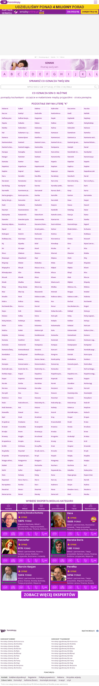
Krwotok (87, 446)
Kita (85, 248)
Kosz (20, 398)
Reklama (60, 677)
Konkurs (87, 359)
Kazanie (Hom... (41, 224)
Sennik (53, 57)
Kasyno (54, 205)
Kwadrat (5, 489)
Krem (20, 431)
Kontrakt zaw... (7, 369)
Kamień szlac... (7, 147)
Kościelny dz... (40, 403)
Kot (19, 407)
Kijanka (21, 243)
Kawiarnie (55, 219)
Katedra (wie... (56, 214)
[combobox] (49, 87)
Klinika (37, 272)
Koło (53, 330)
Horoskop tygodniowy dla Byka (62, 651)
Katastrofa (22, 214)
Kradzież (38, 417)
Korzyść (5, 393)
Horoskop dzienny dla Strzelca (11, 668)
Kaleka (4, 128)
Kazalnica (22, 224)
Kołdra (4, 330)
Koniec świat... (40, 359)
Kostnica (5, 398)
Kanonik (71, 157)
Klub (69, 277)
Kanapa (5, 152)
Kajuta (4, 123)
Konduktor (6, 354)
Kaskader (38, 205)
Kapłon (4, 171)
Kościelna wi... (23, 403)
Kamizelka (39, 147)
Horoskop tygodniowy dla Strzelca (63, 668)
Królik (4, 446)
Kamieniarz (55, 137)
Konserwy (55, 364)
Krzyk (86, 451)
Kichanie (87, 229)
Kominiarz (71, 340)
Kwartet (38, 489)
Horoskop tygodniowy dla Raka (62, 656)
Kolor (4, 325)
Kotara (37, 407)
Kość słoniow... (7, 407)
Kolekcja (21, 321)
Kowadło (5, 412)
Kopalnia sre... (73, 374)
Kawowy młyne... (8, 224)
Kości (4, 403)
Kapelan (71, 161)
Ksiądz (53, 456)
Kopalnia (38, 374)
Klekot (20, 263)
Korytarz (54, 388)
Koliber (70, 321)
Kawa (86, 214)
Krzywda (5, 456)
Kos (19, 393)
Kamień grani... (73, 142)
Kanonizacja (88, 157)
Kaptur (37, 171)
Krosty (53, 441)
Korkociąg (88, 383)
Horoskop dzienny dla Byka (10, 651)
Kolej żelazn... (7, 321)
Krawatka (22, 427)
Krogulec (54, 436)
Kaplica (70, 166)
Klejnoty (5, 263)
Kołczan (87, 325)
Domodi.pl (18, 680)
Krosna (37, 441)
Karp (69, 190)
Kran (36, 422)
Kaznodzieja (72, 224)
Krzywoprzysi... (24, 456)
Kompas (54, 345)
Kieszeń (87, 239)
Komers (87, 335)
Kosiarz (54, 393)
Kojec (4, 311)
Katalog (71, 210)
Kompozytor (72, 345)
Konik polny (55, 359)
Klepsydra (6, 268)
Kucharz (54, 465)
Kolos (20, 325)
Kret (69, 431)
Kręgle (20, 436)
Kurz (36, 484)
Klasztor (71, 253)
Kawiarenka (39, 219)
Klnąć (70, 272)
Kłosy (4, 287)
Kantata (5, 161)
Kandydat (88, 152)
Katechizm (39, 214)
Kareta (37, 186)
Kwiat (20, 494)
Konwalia (54, 369)
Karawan (5, 181)
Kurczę (53, 480)
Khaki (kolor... (73, 229)
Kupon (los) (88, 475)
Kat (36, 210)
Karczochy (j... (89, 181)
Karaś (86, 176)
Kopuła (70, 378)
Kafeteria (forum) (31, 680)
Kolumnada (55, 325)
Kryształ (21, 451)
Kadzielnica (55, 113)
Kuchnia (71, 465)
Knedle (4, 296)
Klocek (4, 277)
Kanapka (21, 152)
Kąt (19, 229)
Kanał (86, 147)
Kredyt (4, 431)
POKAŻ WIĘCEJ (49, 672)
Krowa (70, 441)
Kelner (53, 229)
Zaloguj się (73, 11)
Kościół (86, 403)
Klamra (37, 253)
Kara (4, 176)
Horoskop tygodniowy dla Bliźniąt (63, 653)
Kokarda (38, 311)
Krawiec (54, 427)
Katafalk (54, 210)
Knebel (86, 292)
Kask (3, 205)
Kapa (37, 161)
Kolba (20, 316)
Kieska (70, 239)
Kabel (20, 108)
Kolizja (86, 321)
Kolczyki (54, 316)
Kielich (21, 234)
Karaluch (71, 176)
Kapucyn (54, 171)
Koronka (38, 388)
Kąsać (4, 229)
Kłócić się (38, 287)
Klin (19, 272)
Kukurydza (88, 470)
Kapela (54, 161)
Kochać (70, 301)
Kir (3, 248)
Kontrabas (88, 364)
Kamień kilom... (89, 142)
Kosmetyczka (73, 393)
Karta (86, 190)
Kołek (20, 330)
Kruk (53, 446)
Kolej (69, 316)
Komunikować (23, 349)
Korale (4, 383)
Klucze (86, 277)
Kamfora (38, 137)
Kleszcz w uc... (40, 268)
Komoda (5, 345)
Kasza (70, 205)
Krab (20, 417)
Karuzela (21, 200)
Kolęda (54, 321)
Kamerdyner (23, 137)
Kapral (20, 171)
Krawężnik (39, 427)
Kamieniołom (7, 142)
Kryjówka (5, 451)
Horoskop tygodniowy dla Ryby (62, 646)
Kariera (70, 186)
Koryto (70, 388)
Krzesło (54, 451)
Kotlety (54, 407)
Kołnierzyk (39, 330)
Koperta (21, 378)
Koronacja (22, 388)
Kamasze (54, 133)
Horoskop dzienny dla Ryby (10, 646)
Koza (37, 412)
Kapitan (54, 166)
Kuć (85, 465)
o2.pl (69, 680)
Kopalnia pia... (56, 374)
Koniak (70, 354)
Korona (4, 388)
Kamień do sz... (56, 142)
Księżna (70, 460)
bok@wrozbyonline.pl (17, 677)
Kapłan (86, 166)
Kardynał (21, 186)
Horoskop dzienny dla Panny (10, 661)
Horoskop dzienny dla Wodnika (11, 644)
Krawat (4, 427)
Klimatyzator (7, 272)
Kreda (70, 427)
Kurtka (20, 484)
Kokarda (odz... (57, 311)
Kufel (4, 470)
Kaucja (70, 214)
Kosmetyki (88, 393)
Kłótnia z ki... (72, 287)
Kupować (5, 480)
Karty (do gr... (7, 200)
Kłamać (37, 282)
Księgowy (54, 460)
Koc (52, 301)
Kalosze (87, 128)
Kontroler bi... (23, 369)
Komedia (54, 335)
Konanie (38, 349)
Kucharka (38, 465)
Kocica (20, 306)
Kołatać (70, 325)
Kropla (20, 441)
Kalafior (71, 123)
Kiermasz (21, 239)
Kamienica (72, 137)
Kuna (53, 475)
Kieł (69, 234)
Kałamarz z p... (23, 133)
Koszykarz (88, 398)
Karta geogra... (7, 195)
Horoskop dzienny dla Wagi (10, 663)
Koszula (71, 398)
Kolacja (87, 311)
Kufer (20, 470)
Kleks (53, 263)
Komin (37, 340)
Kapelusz (5, 166)
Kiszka (53, 248)
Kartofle (54, 195)
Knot (20, 296)
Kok (19, 311)
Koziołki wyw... (73, 412)
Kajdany (87, 118)
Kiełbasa (87, 234)
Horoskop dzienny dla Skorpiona (12, 665)
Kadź (69, 113)
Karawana (22, 181)
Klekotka (38, 263)
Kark (86, 186)
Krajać (70, 417)
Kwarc (20, 489)
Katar (86, 210)
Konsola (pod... (73, 364)
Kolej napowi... (89, 316)
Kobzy (37, 301)
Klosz (37, 277)
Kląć (36, 258)
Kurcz (37, 480)
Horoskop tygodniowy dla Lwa (61, 658)
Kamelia (87, 133)
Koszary (38, 398)
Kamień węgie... (24, 147)
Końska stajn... (7, 374)
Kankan (37, 157)
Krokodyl (71, 436)
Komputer (88, 345)
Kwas (53, 489)
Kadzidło (38, 113)
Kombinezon (39, 335)
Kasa (69, 200)
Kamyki (70, 147)
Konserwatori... (40, 364)
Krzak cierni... (40, 451)
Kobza (20, 301)
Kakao (37, 123)
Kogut (86, 306)
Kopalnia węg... (89, 374)
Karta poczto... (23, 195)
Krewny (5, 436)
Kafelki (86, 113)
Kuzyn (70, 484)
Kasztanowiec (23, 210)
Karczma (54, 181)
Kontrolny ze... (40, 369)
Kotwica (71, 407)
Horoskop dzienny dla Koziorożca (12, 641)
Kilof (36, 243)
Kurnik (86, 480)
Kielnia (54, 234)
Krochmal (38, 436)
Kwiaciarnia (6, 494)
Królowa (21, 446)
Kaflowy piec (7, 118)
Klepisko (87, 263)
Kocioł (37, 306)
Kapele (86, 161)
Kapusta (71, 171)
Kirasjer (21, 248)
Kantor (21, 161)
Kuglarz (38, 470)
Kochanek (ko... (7, 306)
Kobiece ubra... (56, 296)
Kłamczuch (55, 282)
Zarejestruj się (89, 11)
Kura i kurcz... (23, 480)
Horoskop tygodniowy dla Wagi (62, 663)
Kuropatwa (6, 484)
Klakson (21, 253)
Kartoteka (88, 195)
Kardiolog (6, 186)
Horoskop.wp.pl (44, 57)
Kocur (53, 306)
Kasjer (86, 200)
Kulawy (21, 475)
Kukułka (71, 470)
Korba (20, 383)
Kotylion (87, 407)
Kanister (21, 157)
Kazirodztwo (56, 224)
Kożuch (86, 412)
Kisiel (37, 248)
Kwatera (87, 489)
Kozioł (53, 412)
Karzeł (37, 200)
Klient (86, 268)
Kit (69, 248)
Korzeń (86, 388)
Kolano (4, 316)
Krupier (70, 446)
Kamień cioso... (40, 142)
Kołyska (5, 335)
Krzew (70, 451)
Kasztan (5, 210)
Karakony (54, 176)
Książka (87, 456)
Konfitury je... (40, 354)
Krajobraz (6, 422)
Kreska (53, 431)
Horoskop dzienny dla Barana (11, 649)
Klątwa (54, 258)
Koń (69, 369)
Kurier (70, 480)
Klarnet (54, 253)
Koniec (21, 359)
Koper (4, 378)
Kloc (85, 272)
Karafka (38, 176)
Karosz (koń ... (56, 190)
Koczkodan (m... (74, 306)
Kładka (21, 282)
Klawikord (22, 258)
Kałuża (37, 133)
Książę (70, 456)
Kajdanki (71, 118)
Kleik (69, 258)
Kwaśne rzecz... (73, 489)
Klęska (70, 268)
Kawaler (5, 219)
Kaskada (21, 205)
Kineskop (54, 243)
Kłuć (3, 292)
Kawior (70, 219)
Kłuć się (21, 292)
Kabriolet (54, 108)
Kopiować (38, 378)
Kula (3, 475)
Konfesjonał (22, 354)
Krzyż (37, 456)
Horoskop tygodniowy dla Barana (63, 649)
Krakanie (21, 422)
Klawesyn (5, 258)
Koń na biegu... (89, 369)
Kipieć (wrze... (89, 243)
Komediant (72, 335)
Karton (70, 195)
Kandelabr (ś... (73, 152)
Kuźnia (86, 484)
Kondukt (71, 349)
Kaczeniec (71, 108)
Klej (85, 258)
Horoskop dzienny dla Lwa (10, 658)
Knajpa (70, 292)
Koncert (54, 349)
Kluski (4, 282)
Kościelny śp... (56, 403)
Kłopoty (87, 282)
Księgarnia (22, 460)
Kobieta (87, 296)
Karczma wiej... (73, 181)
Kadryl (20, 113)
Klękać (53, 268)
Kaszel (86, 205)
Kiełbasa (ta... (7, 239)
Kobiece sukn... (40, 296)
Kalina (53, 128)
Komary (21, 335)
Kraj (52, 417)
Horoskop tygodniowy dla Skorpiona (64, 665)
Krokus (86, 436)
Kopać (20, 374)
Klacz (4, 253)
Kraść (70, 422)
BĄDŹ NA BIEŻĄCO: (88, 631)
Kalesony (38, 128)
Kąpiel (86, 224)
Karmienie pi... (23, 190)
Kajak (53, 118)
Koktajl (70, 311)
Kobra (4, 301)
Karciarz (38, 181)
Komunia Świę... (8, 349)
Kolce (37, 316)
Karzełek (54, 200)
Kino (69, 243)
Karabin (21, 176)
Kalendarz (22, 128)
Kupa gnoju (72, 475)
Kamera (5, 137)
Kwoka (86, 494)
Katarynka (6, 214)
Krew (86, 431)
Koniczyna (88, 354)
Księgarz (38, 460)
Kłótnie (86, 287)
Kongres (54, 354)
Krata (86, 422)
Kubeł (20, 465)
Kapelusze (22, 166)
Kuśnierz (54, 484)
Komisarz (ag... (89, 340)
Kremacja (38, 431)
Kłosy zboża (22, 287)
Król (85, 441)
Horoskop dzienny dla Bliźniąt (11, 653)
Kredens (87, 427)
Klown (53, 277)
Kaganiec (38, 118)
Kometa (5, 340)
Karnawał (38, 190)
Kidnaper (5, 234)
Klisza (53, 272)
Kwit (69, 494)
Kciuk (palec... (40, 229)
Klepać (70, 263)
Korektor (71, 383)
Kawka (86, 219)
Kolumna (38, 325)
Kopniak (54, 378)
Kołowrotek (72, 330)
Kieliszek (38, 234)
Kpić (3, 417)
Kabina (37, 108)
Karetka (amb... (57, 186)
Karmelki (5, 190)
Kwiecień (54, 494)
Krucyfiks (38, 446)
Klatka (86, 253)
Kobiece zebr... (73, 296)
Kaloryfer (71, 128)
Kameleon (71, 133)
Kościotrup (72, 403)
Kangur (5, 157)
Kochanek (88, 301)
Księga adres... (7, 460)
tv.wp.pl (62, 680)
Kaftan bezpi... (23, 118)
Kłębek (70, 282)
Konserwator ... (24, 364)
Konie (4, 359)
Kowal (20, 412)
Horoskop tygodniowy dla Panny (62, 661)
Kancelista (55, 152)
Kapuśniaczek (89, 171)
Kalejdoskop (88, 123)
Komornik (22, 345)
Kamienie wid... (90, 137)
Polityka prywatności (47, 677)
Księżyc (86, 460)
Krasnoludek (56, 422)
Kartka (37, 195)
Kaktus (53, 123)
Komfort (21, 340)
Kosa (36, 393)
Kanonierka (55, 157)
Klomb (20, 277)
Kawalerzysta (23, 219)
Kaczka (86, 108)
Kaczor (4, 113)
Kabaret (5, 108)
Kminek (54, 292)
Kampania (55, 147)
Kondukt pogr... (90, 349)
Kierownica (55, 239)
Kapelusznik (39, 166)
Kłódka (54, 287)
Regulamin (32, 677)
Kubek (4, 465)
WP (36, 57)
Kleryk (20, 268)
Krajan (86, 417)
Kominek (54, 340)
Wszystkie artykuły (73, 677)
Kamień (21, 142)
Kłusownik (38, 292)
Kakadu (21, 123)
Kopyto (86, 378)
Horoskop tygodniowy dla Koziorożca (64, 641)
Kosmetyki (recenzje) (48, 680)
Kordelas (38, 383)
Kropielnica (6, 441)
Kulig (37, 475)
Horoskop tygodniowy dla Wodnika (63, 644)
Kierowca (38, 239)
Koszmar (54, 398)
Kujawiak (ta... (56, 470)
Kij (3, 243)
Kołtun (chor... (89, 330)
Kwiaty (37, 494)
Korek (53, 383)
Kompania (38, 345)
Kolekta (38, 321)
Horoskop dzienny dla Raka (10, 656)
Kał (3, 133)
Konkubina (72, 359)
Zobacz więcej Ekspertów (49, 594)
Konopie (5, 364)
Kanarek (38, 152)
